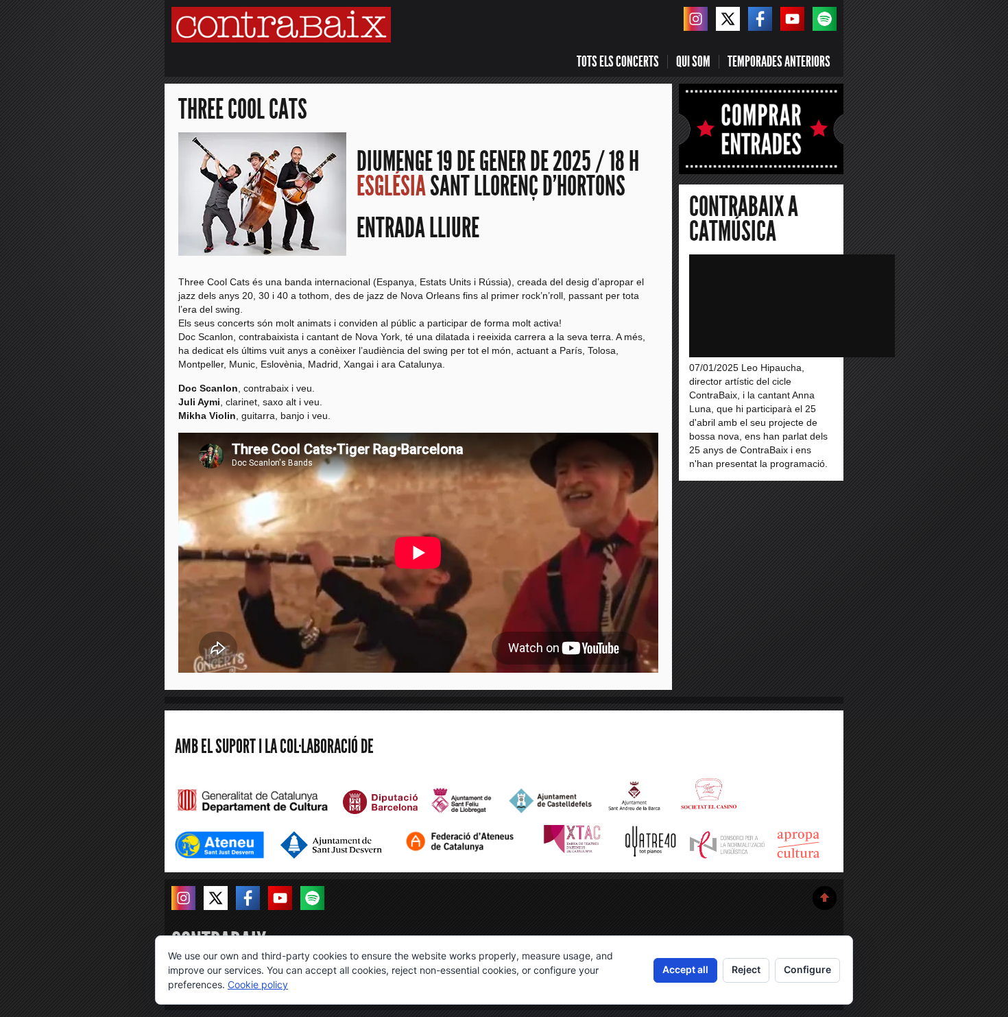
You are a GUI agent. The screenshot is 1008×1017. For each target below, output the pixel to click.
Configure (807, 969)
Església (391, 186)
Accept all (685, 969)
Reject (746, 969)
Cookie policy (258, 984)
